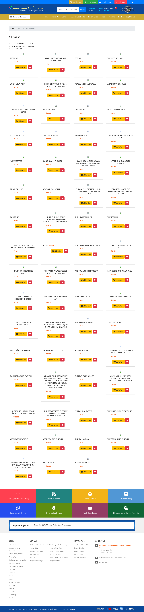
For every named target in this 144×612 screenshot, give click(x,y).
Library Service (55, 554)
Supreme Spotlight (37, 561)
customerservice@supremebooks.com (112, 558)
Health (11, 576)
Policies (33, 557)
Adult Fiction (13, 545)
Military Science (14, 582)
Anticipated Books (78, 17)
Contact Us (34, 548)
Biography (12, 557)
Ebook (103, 2)
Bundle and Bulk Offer (81, 545)
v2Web (72, 609)
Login (111, 2)
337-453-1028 (103, 562)
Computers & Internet (16, 566)
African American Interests (15, 549)
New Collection (54, 499)
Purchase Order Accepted (59, 557)
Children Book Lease (54, 513)
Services (65, 17)
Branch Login (120, 2)
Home (46, 17)
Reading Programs (108, 17)
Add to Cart (22, 67)
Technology (13, 595)
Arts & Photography (15, 554)
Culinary (12, 569)
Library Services (90, 499)
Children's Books (14, 563)
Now (92, 9)
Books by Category (20, 17)
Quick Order (77, 2)
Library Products (79, 551)
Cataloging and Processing (18, 499)
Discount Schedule (37, 551)
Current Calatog (56, 548)
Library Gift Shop (79, 548)
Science (11, 588)
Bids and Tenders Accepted (40, 545)
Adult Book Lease (90, 513)
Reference (12, 585)
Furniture (12, 573)
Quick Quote (91, 2)
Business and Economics (17, 560)
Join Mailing (34, 554)
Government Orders (18, 513)
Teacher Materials (80, 557)
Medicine (12, 579)
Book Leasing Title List (126, 17)
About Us (55, 17)
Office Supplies (79, 554)
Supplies (12, 592)
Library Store (93, 17)
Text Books (12, 598)
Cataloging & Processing (58, 545)
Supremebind (55, 561)
